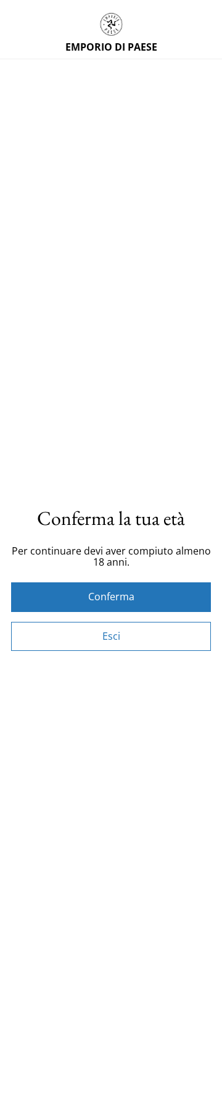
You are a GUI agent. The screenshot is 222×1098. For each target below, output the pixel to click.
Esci (111, 636)
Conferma (111, 596)
